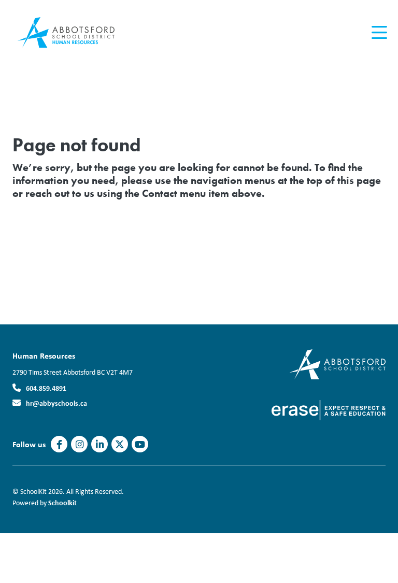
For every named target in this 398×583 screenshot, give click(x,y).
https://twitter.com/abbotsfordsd (119, 444)
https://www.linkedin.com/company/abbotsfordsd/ (100, 444)
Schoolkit (62, 502)
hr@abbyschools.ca (56, 403)
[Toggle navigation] (379, 32)
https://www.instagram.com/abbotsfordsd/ (79, 444)
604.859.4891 (46, 388)
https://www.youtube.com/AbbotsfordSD (140, 444)
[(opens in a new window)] (338, 363)
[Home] (74, 32)
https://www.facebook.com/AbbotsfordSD (59, 444)
